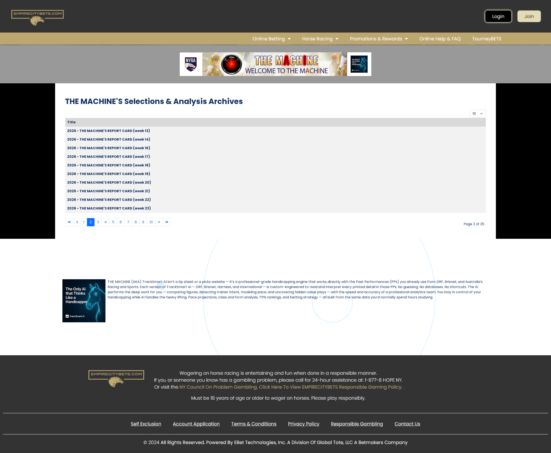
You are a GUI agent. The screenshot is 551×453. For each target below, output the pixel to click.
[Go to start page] (69, 222)
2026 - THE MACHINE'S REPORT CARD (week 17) (108, 156)
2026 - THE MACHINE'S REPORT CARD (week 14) (108, 139)
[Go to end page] (167, 222)
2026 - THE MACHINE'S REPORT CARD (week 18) (108, 165)
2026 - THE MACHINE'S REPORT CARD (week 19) (108, 173)
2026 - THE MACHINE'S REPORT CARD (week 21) (108, 191)
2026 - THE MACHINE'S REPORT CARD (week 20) (109, 182)
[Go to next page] (159, 222)
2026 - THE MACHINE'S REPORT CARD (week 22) (109, 199)
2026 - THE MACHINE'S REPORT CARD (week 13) (108, 130)
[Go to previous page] (77, 222)
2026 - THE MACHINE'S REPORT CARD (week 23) (109, 208)
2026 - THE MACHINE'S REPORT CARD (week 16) (108, 148)
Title (71, 122)
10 (151, 222)
